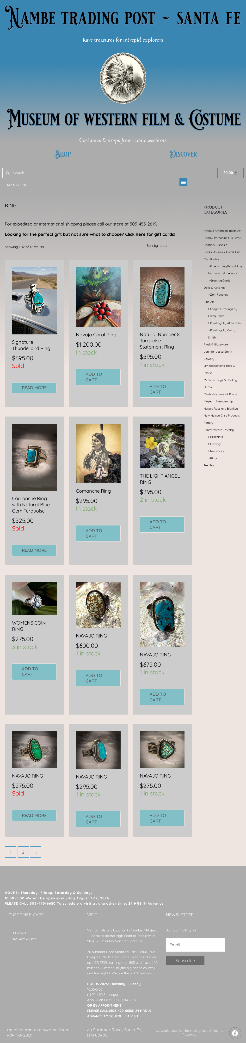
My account (16, 185)
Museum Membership (218, 401)
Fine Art (209, 302)
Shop (62, 154)
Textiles (209, 465)
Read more (34, 387)
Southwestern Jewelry (219, 430)
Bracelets (216, 437)
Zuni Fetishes (219, 294)
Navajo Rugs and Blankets (221, 408)
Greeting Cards (220, 280)
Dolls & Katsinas (214, 287)
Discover (183, 154)
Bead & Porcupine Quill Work (223, 238)
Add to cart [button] (94, 377)
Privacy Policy (24, 939)
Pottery (209, 422)
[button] (183, 182)
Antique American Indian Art (222, 230)
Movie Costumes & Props (220, 394)
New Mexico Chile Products (222, 415)
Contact (19, 933)
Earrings (215, 444)
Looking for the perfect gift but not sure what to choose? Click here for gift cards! (90, 234)
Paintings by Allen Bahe (226, 323)
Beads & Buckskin (215, 245)
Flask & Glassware (216, 344)
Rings (214, 458)
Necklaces (217, 451)
